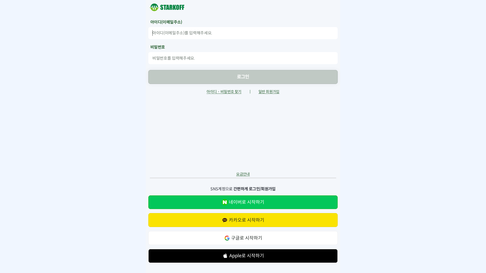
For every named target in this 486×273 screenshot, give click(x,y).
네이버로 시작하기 (246, 202)
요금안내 (243, 174)
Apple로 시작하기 (246, 256)
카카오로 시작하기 (246, 220)
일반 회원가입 (268, 91)
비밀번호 (157, 47)
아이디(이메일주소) (166, 22)
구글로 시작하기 (246, 238)
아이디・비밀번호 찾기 (224, 91)
